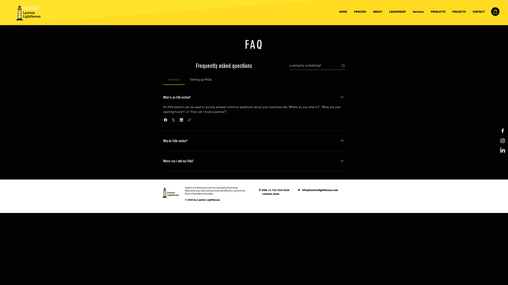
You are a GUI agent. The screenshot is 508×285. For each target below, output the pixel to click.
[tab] (174, 80)
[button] (165, 120)
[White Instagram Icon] (503, 141)
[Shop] (495, 11)
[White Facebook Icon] (503, 131)
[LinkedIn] (503, 151)
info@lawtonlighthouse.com (320, 190)
